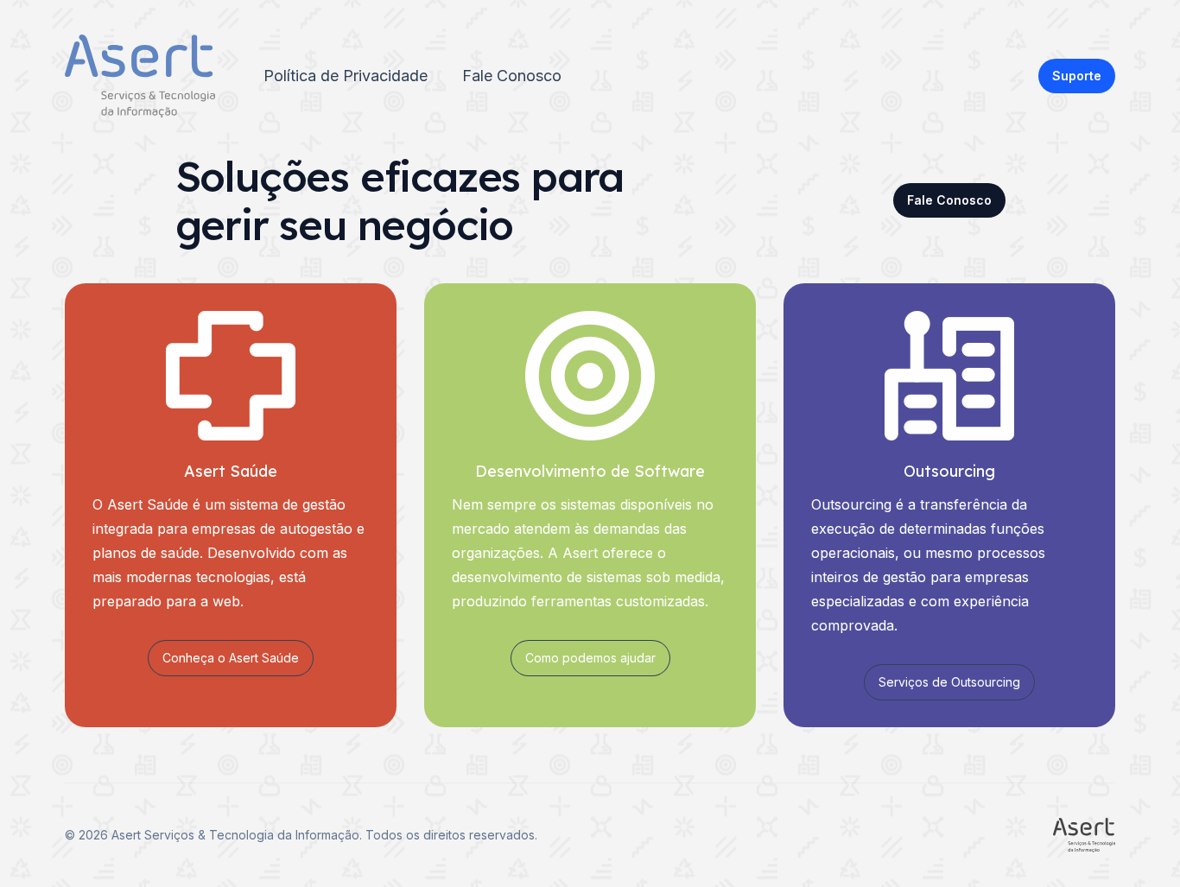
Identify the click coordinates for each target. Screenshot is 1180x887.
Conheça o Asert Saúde (230, 657)
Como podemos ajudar (590, 657)
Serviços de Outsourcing (949, 682)
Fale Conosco (511, 76)
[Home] (140, 76)
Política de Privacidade (345, 76)
